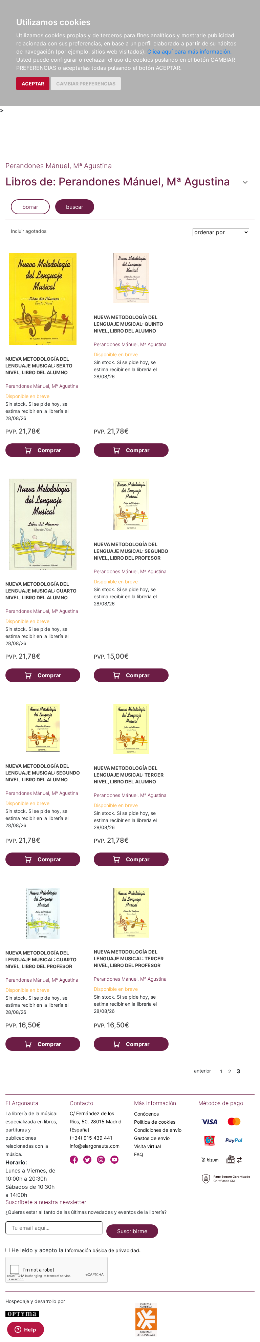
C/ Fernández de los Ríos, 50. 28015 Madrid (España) (96, 1121)
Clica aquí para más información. (189, 51)
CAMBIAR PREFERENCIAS (85, 83)
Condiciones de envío (157, 1130)
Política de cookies (154, 1122)
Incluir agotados (28, 231)
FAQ (138, 1154)
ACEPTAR (33, 83)
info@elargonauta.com (95, 1146)
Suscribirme (132, 1231)
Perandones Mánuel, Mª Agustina (41, 386)
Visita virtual (147, 1146)
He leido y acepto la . (76, 1250)
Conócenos (146, 1114)
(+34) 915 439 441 (91, 1138)
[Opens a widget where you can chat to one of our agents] (25, 1330)
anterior (202, 1071)
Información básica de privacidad (102, 1250)
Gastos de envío (152, 1138)
